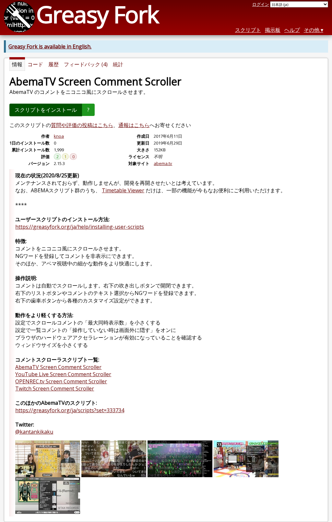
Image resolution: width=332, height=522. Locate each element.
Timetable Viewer (123, 190)
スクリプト (248, 29)
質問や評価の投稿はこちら (82, 125)
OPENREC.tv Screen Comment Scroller (61, 381)
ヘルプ (292, 29)
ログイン (260, 4)
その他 (311, 29)
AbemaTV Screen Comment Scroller (58, 367)
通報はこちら (133, 125)
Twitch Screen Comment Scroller (54, 388)
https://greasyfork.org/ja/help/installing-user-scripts (79, 226)
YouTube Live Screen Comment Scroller (63, 374)
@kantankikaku (34, 431)
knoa (59, 136)
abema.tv (163, 163)
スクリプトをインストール (46, 109)
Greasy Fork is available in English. (49, 46)
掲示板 (272, 29)
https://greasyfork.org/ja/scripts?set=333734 (69, 410)
